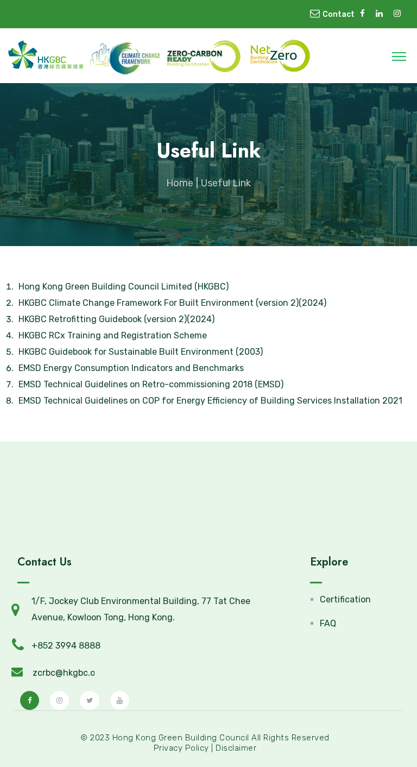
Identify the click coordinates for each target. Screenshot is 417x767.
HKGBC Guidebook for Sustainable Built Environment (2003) (140, 352)
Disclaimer (236, 748)
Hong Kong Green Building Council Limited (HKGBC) (123, 286)
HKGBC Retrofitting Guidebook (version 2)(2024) (116, 319)
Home (179, 183)
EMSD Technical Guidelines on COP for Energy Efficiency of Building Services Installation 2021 (210, 400)
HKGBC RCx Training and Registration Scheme (112, 335)
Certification (345, 599)
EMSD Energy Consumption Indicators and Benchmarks (131, 368)
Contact (339, 14)
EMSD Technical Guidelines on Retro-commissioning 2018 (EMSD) (150, 384)
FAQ (328, 623)
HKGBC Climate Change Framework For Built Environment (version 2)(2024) (172, 303)
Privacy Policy (181, 748)
